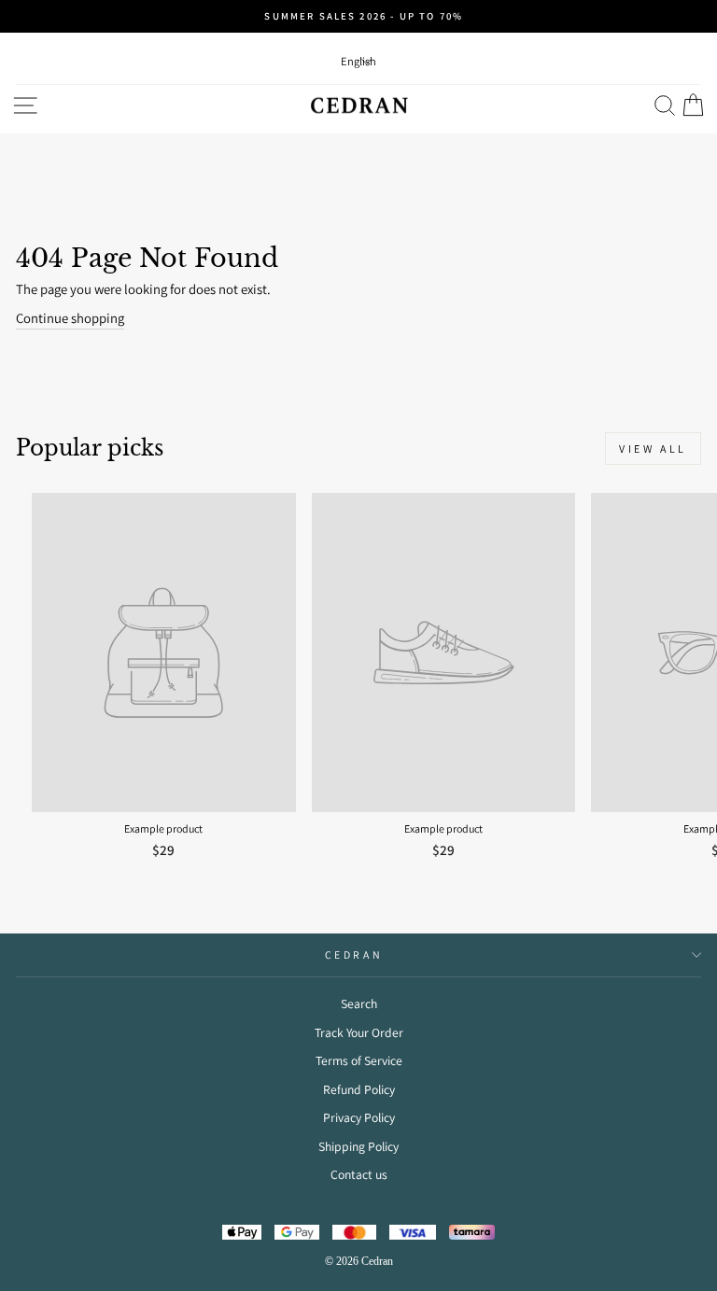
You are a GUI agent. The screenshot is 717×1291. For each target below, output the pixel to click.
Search (359, 1003)
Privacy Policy (359, 1117)
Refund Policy (359, 1089)
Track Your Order (359, 1032)
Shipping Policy (358, 1146)
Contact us (358, 1174)
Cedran (354, 954)
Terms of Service (359, 1060)
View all (653, 449)
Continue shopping (70, 318)
